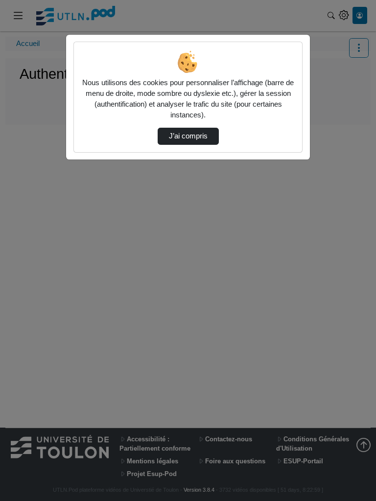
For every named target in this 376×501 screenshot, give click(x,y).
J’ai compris (188, 136)
